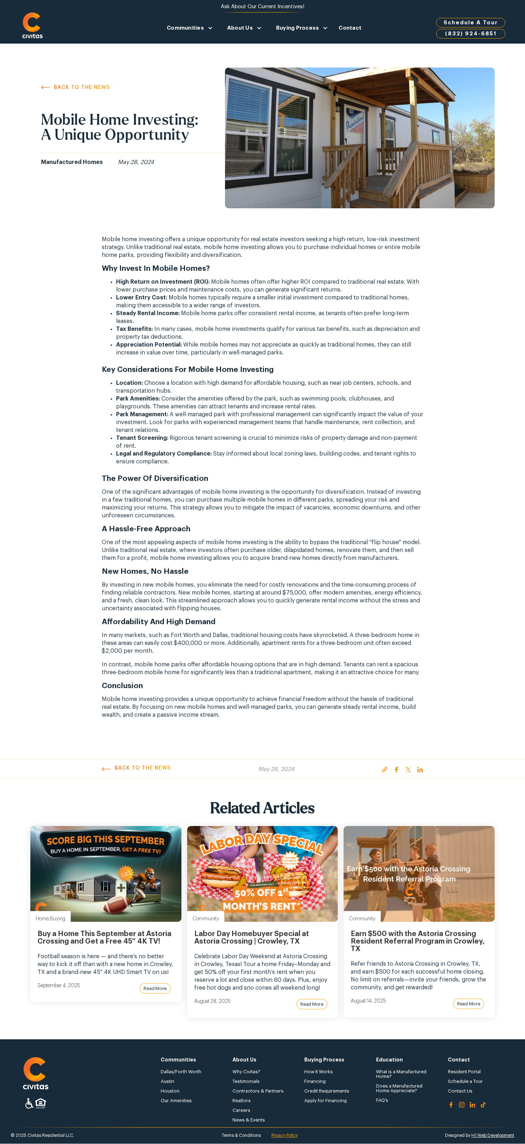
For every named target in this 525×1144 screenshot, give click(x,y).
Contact (350, 28)
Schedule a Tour (465, 1081)
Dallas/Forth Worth (181, 1071)
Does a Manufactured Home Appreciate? (399, 1088)
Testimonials (246, 1081)
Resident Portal (464, 1071)
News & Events (248, 1120)
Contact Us (460, 1091)
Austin (167, 1081)
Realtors (241, 1100)
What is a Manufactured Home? (401, 1074)
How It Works (318, 1071)
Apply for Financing (325, 1100)
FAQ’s (382, 1100)
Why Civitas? (246, 1071)
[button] (189, 28)
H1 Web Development (492, 1135)
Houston (170, 1091)
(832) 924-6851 (471, 33)
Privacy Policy (284, 1135)
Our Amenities (176, 1100)
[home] (32, 28)
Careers (241, 1110)
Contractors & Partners (258, 1091)
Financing (315, 1081)
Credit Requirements (326, 1091)
